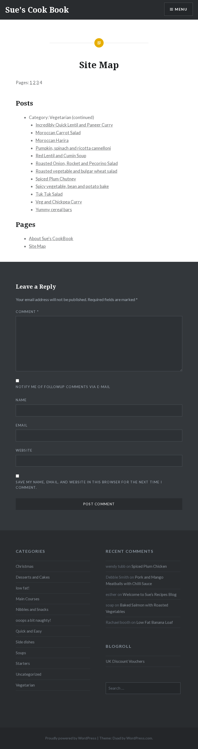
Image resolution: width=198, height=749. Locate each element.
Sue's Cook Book (37, 9)
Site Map (37, 246)
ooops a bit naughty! (33, 620)
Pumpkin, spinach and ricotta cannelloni (73, 148)
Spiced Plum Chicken (149, 566)
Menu (181, 9)
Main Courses (27, 598)
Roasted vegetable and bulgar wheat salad (76, 171)
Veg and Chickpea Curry (59, 201)
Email (21, 425)
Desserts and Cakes (33, 577)
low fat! (22, 588)
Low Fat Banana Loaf (154, 622)
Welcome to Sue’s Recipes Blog (150, 594)
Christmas (25, 566)
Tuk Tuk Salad (49, 194)
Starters (23, 663)
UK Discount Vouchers (125, 661)
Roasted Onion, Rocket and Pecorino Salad (77, 163)
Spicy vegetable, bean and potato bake (72, 186)
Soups (21, 652)
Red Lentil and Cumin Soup (61, 155)
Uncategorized (28, 674)
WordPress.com (139, 738)
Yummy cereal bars (54, 209)
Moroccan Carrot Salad (58, 132)
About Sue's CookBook (51, 238)
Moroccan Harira (52, 140)
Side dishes (25, 642)
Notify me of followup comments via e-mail (63, 387)
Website (24, 450)
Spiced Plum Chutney (56, 179)
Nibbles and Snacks (32, 609)
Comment (27, 312)
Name (21, 400)
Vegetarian (25, 685)
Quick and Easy (29, 631)
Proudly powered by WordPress (70, 738)
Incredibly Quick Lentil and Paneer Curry (74, 125)
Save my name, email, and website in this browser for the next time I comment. (89, 485)
